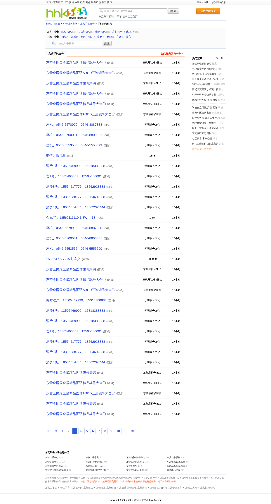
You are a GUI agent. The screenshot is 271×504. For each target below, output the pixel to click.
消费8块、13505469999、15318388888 (75, 166)
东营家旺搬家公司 (201, 63)
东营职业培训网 (158, 487)
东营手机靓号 (87, 23)
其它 (128, 36)
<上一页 (52, 431)
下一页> (129, 431)
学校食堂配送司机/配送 (204, 68)
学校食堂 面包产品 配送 (205, 107)
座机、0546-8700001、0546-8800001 (74, 135)
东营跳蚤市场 (70, 23)
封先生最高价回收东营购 (205, 143)
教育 (82, 2)
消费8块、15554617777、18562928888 (75, 186)
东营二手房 (51, 487)
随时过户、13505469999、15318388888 (76, 300)
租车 (124, 16)
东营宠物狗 (131, 466)
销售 (215, 138)
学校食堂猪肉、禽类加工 (205, 123)
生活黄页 (133, 16)
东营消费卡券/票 (94, 461)
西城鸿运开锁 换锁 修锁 (205, 99)
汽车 (66, 2)
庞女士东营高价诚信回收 (205, 128)
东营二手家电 (51, 457)
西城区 (65, 36)
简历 (109, 2)
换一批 (219, 58)
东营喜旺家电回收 (201, 133)
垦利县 (101, 36)
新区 (83, 36)
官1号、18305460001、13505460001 (74, 176)
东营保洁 (111, 487)
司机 (220, 68)
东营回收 (132, 487)
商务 (88, 2)
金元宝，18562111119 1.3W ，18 (70, 217)
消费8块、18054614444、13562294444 (75, 207)
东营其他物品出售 (135, 470)
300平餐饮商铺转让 (202, 84)
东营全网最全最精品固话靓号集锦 (71, 83)
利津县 (110, 36)
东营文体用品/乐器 (135, 461)
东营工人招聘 (192, 487)
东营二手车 (64, 487)
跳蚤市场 (96, 2)
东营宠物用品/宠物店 (96, 470)
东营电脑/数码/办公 (135, 457)
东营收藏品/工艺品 (176, 461)
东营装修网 (143, 487)
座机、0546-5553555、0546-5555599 (74, 145)
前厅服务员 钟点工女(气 (205, 117)
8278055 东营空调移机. (204, 94)
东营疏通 (121, 487)
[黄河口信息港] (66, 19)
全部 (57, 31)
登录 (199, 2)
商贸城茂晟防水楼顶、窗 (205, 89)
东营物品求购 (173, 470)
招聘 (71, 2)
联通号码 (84, 31)
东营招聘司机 (207, 487)
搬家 (214, 63)
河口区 (91, 36)
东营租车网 (77, 487)
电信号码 (100, 31)
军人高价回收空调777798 (205, 79)
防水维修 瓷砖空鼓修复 (204, 74)
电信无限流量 (56, 155)
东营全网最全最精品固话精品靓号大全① (76, 62)
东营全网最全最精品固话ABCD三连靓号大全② (80, 73)
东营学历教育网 (176, 487)
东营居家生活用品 (54, 466)
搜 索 (173, 11)
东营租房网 (89, 487)
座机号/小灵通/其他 (123, 31)
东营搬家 (101, 487)
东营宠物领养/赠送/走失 (56, 470)
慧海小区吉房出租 (201, 112)
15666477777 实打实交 (63, 259)
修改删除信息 (218, 2)
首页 (48, 2)
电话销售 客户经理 (202, 138)
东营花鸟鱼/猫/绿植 (176, 466)
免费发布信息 (208, 11)
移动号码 (66, 31)
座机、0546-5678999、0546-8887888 (74, 124)
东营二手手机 (173, 457)
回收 (222, 79)
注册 (206, 2)
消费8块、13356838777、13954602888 (75, 197)
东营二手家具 (92, 457)
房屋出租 (217, 112)
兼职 (104, 2)
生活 (77, 2)
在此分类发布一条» (172, 53)
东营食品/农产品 (94, 466)
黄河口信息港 (53, 23)
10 (118, 431)
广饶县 (120, 36)
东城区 (75, 36)
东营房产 (58, 2)
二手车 (118, 16)
